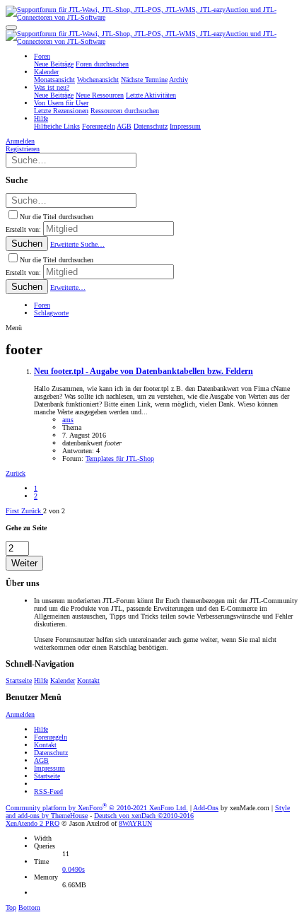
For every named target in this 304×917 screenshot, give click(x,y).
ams (68, 420)
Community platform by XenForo (97, 808)
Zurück (15, 473)
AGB (41, 760)
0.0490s (73, 869)
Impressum (49, 768)
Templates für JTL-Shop (120, 458)
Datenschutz (51, 753)
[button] (11, 27)
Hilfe (41, 680)
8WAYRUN (135, 823)
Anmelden (20, 714)
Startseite (19, 680)
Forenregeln (50, 737)
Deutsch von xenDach (144, 815)
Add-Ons (205, 808)
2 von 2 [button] (54, 511)
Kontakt (88, 680)
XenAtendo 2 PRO (32, 823)
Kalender (62, 680)
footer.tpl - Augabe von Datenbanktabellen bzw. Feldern (143, 371)
